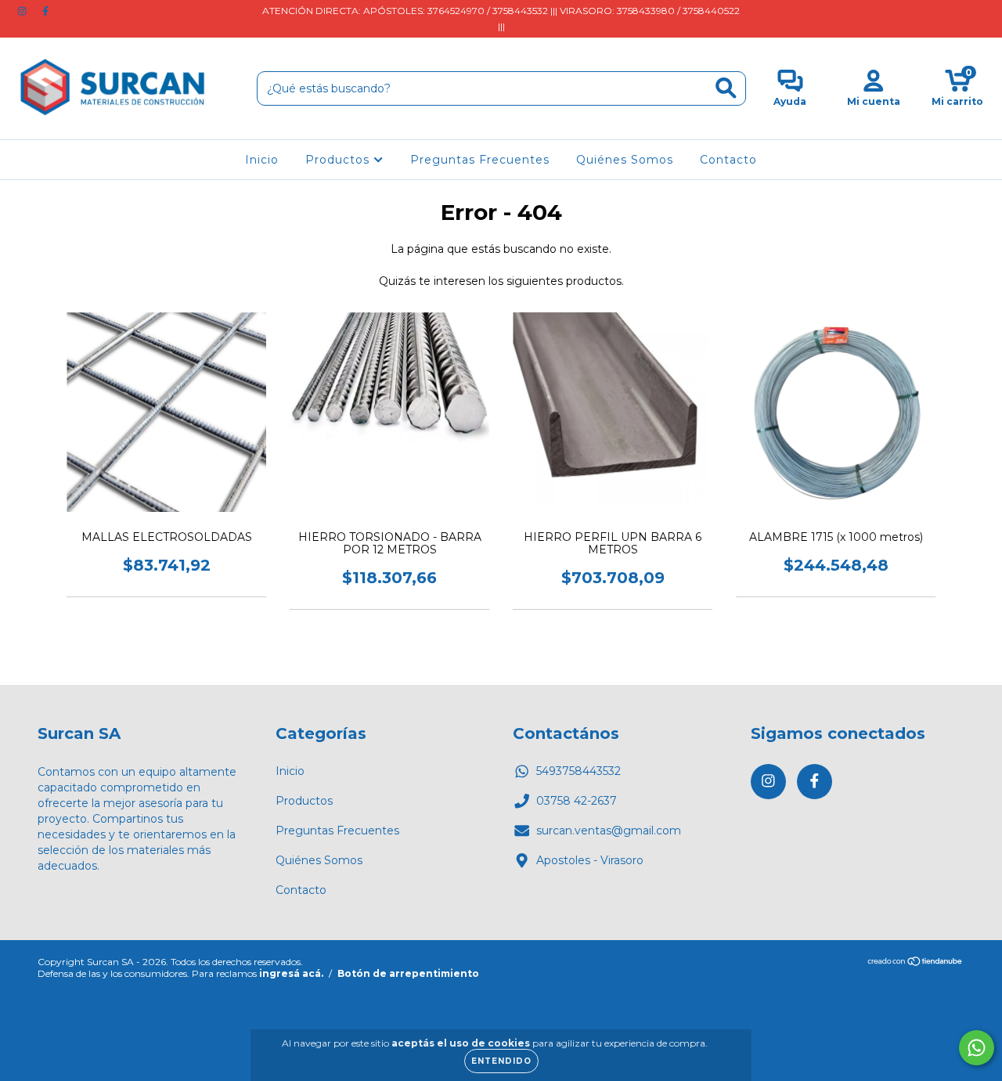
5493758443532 (578, 771)
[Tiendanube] (915, 962)
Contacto (728, 160)
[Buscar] (726, 88)
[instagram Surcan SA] (23, 11)
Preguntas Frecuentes (480, 160)
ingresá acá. (291, 973)
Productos (339, 160)
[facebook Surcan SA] (45, 11)
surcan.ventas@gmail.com (608, 830)
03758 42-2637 (576, 801)
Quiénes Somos (624, 160)
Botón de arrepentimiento (408, 973)
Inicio (262, 160)
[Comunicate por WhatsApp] (976, 1047)
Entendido (501, 1061)
